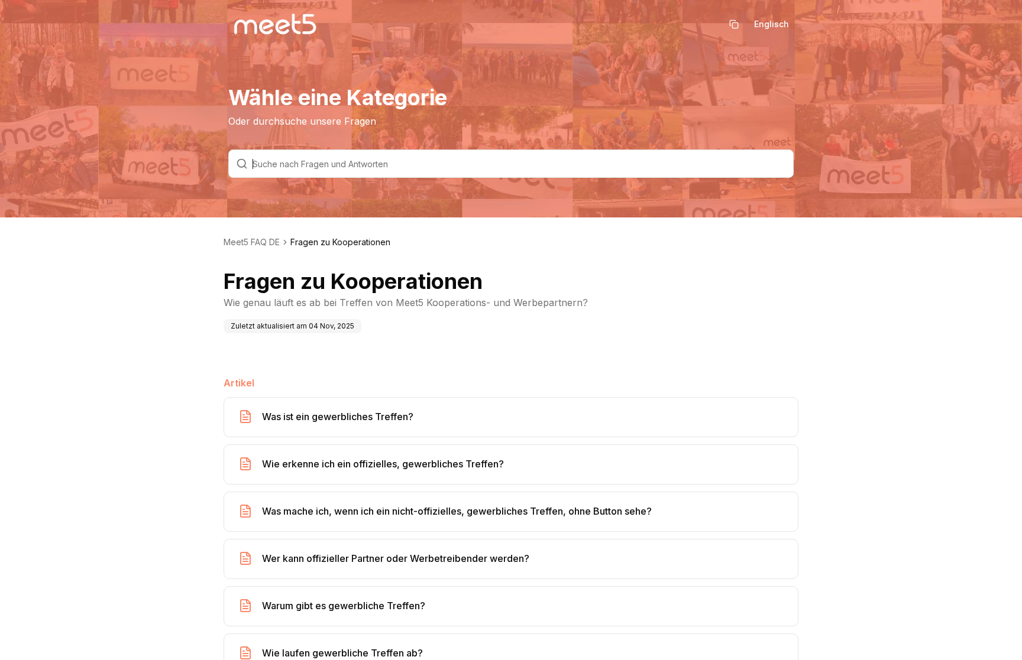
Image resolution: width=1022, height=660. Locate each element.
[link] (340, 242)
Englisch (771, 24)
